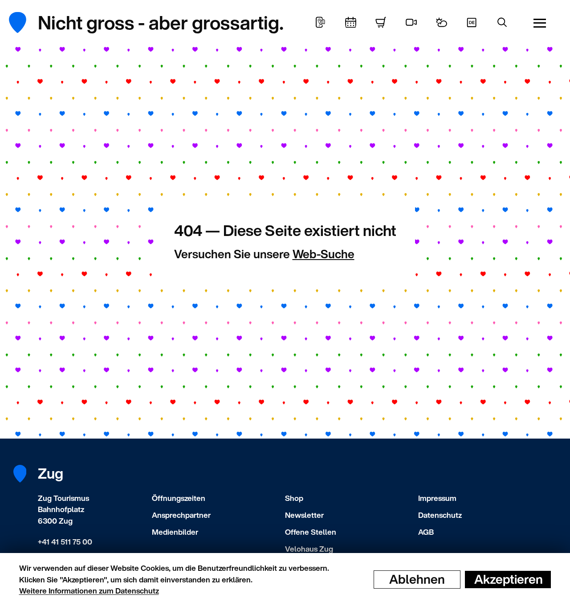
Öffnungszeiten (178, 498)
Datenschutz (440, 515)
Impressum (437, 498)
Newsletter (304, 515)
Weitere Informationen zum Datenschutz (89, 590)
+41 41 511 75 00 (65, 541)
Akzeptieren (508, 579)
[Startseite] (24, 22)
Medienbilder (175, 531)
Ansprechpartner (181, 515)
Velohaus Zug (309, 548)
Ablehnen (417, 579)
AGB (426, 531)
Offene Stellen (310, 531)
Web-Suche (323, 253)
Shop (294, 498)
